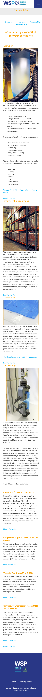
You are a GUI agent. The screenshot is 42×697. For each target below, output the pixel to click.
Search (13, 682)
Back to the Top (9, 198)
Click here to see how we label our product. (20, 357)
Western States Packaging (27, 688)
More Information (9, 529)
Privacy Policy (26, 682)
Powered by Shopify (21, 690)
